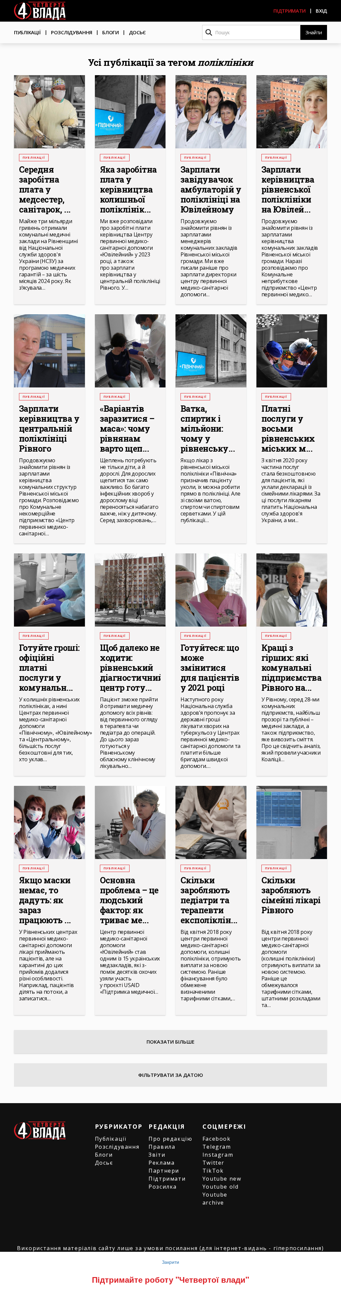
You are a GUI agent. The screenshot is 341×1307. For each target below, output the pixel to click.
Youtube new (221, 1178)
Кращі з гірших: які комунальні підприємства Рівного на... (291, 668)
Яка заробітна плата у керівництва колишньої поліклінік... (128, 190)
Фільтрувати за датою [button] (170, 1075)
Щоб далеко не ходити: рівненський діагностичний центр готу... (130, 668)
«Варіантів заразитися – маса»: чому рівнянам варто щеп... (127, 429)
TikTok (213, 1170)
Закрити (170, 1261)
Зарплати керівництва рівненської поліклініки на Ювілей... (287, 190)
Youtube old (220, 1186)
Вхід (321, 10)
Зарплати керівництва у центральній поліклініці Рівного (49, 429)
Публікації (27, 32)
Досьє (137, 32)
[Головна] (40, 11)
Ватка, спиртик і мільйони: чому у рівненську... (207, 429)
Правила (162, 1146)
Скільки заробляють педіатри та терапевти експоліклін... (208, 900)
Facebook (216, 1138)
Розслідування (71, 32)
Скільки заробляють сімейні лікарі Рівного (291, 895)
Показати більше (170, 1041)
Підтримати (289, 10)
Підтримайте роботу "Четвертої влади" (170, 1279)
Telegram (216, 1146)
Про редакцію (170, 1138)
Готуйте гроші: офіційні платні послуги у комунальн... (49, 668)
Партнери (164, 1170)
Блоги (110, 32)
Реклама (161, 1162)
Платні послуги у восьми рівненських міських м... (288, 429)
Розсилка (163, 1186)
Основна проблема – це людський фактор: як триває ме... (129, 900)
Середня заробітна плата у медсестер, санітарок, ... (44, 190)
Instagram (217, 1154)
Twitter (213, 1162)
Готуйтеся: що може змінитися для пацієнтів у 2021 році (209, 668)
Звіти (157, 1154)
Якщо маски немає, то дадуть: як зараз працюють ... (45, 900)
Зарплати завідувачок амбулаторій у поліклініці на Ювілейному (210, 190)
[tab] (170, 1075)
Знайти (313, 32)
